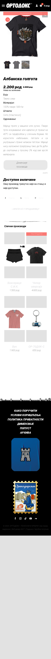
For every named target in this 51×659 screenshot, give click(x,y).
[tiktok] (25, 518)
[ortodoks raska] (25, 439)
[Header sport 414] (19, 4)
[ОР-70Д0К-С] (36, 319)
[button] (45, 14)
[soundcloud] (36, 518)
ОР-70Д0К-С (36, 346)
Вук (14, 346)
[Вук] (14, 319)
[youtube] (30, 518)
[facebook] (15, 518)
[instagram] (20, 518)
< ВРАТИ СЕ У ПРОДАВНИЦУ (25, 209)
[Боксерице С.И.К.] (14, 255)
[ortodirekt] (25, 481)
